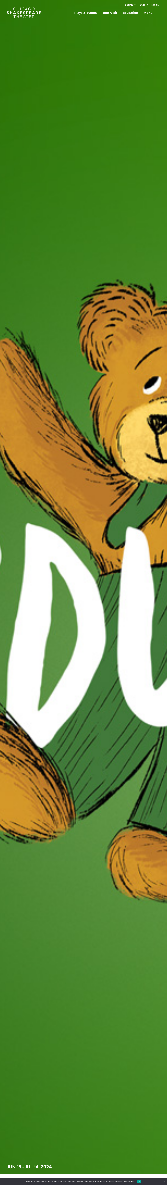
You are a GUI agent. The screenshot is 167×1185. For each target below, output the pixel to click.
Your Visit (109, 12)
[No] (164, 1181)
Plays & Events (85, 12)
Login (154, 4)
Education (130, 12)
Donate (129, 4)
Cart (142, 4)
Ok (139, 1181)
